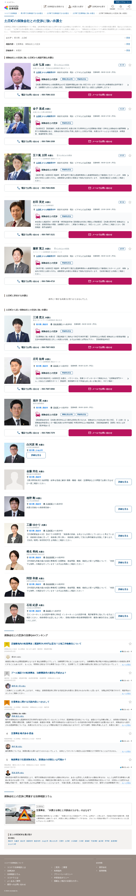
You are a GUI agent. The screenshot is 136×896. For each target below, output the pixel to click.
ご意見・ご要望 (60, 867)
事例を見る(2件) (67, 79)
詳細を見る (36, 455)
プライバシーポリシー (63, 874)
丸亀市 (16, 841)
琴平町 (107, 841)
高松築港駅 (57, 324)
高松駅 (56, 366)
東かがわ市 (54, 841)
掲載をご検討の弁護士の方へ (66, 881)
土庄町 (39, 72)
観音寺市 (37, 841)
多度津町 (114, 841)
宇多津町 (94, 841)
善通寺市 (29, 841)
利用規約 (57, 871)
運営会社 (102, 867)
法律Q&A (11, 871)
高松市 (45, 324)
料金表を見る (81, 79)
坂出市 (22, 841)
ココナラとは (12, 878)
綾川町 (101, 841)
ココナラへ (10, 2)
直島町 (87, 841)
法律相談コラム (13, 874)
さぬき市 (39, 450)
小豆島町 (74, 841)
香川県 (38, 324)
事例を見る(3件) (67, 414)
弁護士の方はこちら (123, 2)
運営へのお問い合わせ (16, 884)
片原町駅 (49, 504)
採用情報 (102, 871)
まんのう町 (12, 844)
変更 (128, 38)
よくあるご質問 (13, 881)
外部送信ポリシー (61, 878)
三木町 (81, 841)
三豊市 (61, 841)
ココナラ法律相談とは (16, 867)
